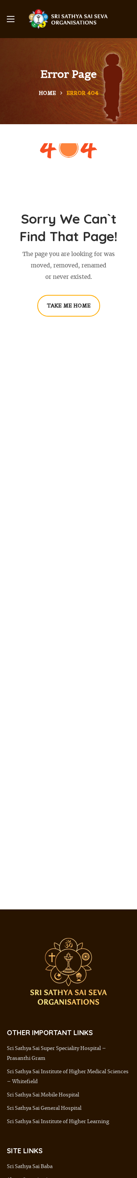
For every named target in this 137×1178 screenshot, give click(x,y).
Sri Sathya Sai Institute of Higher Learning (58, 1121)
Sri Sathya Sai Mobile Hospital (43, 1095)
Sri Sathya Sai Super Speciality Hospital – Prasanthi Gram (56, 1053)
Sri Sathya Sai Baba (30, 1166)
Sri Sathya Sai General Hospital (44, 1108)
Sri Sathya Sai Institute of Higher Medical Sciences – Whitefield (68, 1076)
